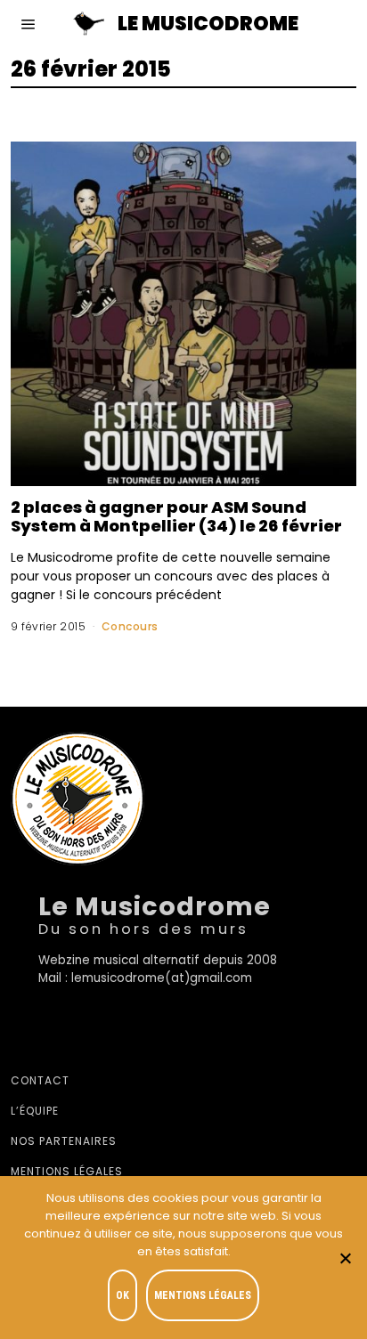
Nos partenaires (64, 1140)
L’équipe (35, 1110)
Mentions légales (67, 1171)
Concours (130, 626)
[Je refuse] (345, 1258)
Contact (40, 1080)
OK (122, 1295)
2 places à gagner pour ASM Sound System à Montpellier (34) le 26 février (176, 516)
